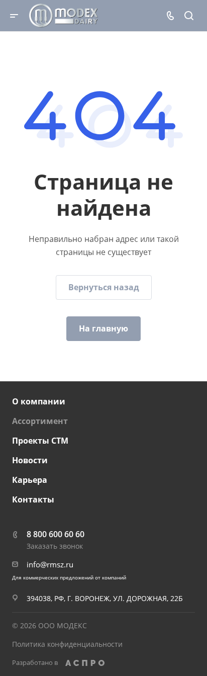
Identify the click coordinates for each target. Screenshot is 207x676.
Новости (30, 460)
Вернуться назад (103, 287)
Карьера (29, 479)
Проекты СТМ (40, 440)
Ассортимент (40, 421)
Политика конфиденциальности (67, 644)
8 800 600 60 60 (55, 534)
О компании (38, 401)
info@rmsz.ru (50, 564)
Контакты (33, 499)
